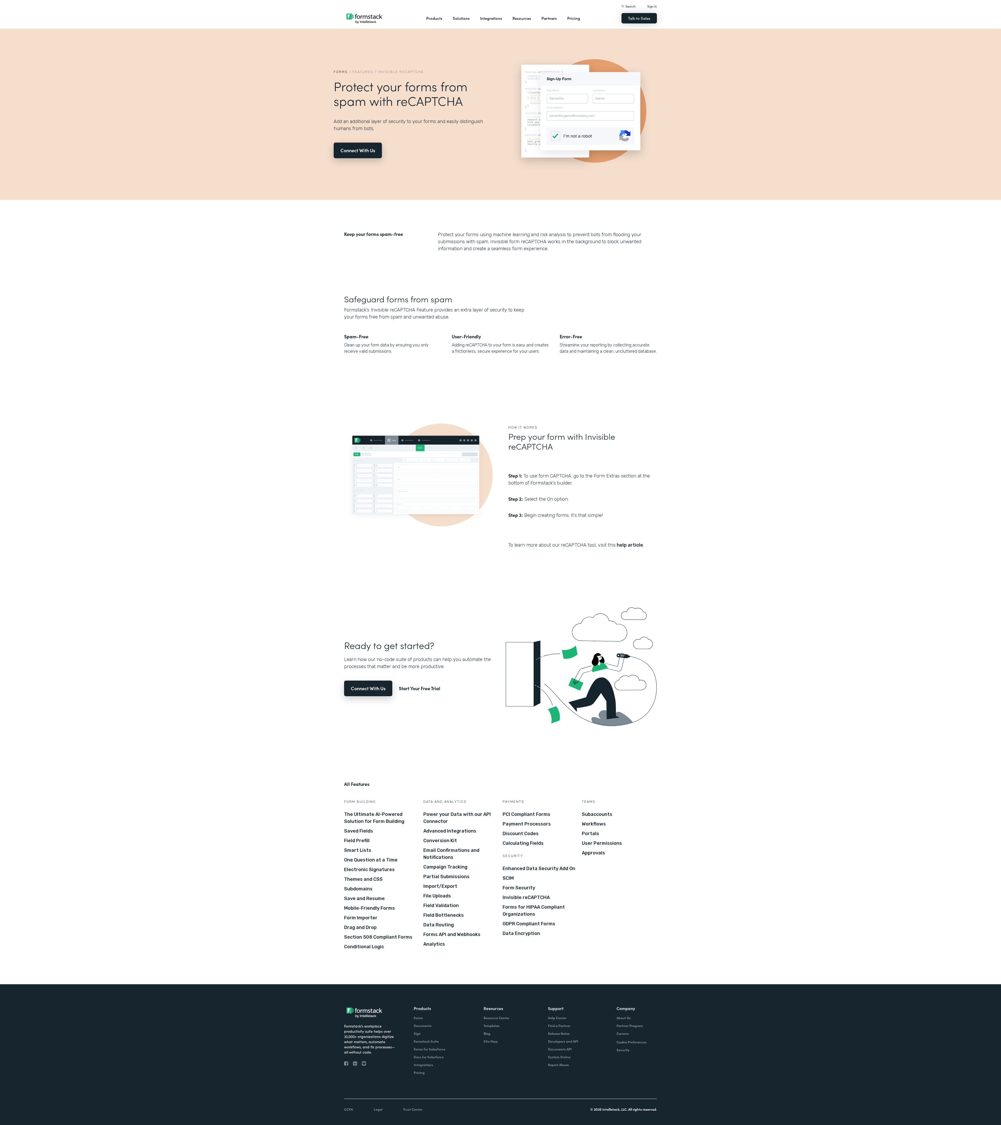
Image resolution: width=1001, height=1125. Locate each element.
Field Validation (441, 905)
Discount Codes (521, 833)
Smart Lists (357, 850)
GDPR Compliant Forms (529, 924)
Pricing (573, 18)
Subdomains (358, 889)
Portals (590, 833)
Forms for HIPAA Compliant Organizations (534, 910)
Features (362, 72)
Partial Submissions (446, 876)
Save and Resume (364, 898)
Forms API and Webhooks (451, 934)
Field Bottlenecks (443, 915)
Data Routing (438, 925)
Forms (341, 72)
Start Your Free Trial (419, 688)
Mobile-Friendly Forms (369, 908)
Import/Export (440, 886)
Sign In (652, 6)
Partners (549, 18)
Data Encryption (521, 933)
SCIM (508, 878)
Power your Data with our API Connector (457, 817)
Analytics (434, 944)
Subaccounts (597, 814)
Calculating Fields (523, 843)
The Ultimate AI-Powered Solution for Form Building (374, 817)
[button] (434, 18)
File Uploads (437, 896)
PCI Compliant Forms (526, 814)
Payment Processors (527, 824)
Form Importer (360, 918)
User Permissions (602, 843)
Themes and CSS (363, 879)
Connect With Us (357, 150)
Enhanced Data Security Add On (539, 868)
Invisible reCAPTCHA (526, 897)
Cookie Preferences (631, 1042)
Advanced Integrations (449, 831)
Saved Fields (358, 831)
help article (629, 545)
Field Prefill (357, 840)
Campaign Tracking (445, 867)
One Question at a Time (371, 860)
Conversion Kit (440, 840)
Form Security (519, 888)
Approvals (593, 853)
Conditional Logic (364, 947)
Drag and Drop (360, 927)
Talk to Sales (639, 18)
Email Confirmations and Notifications (451, 853)
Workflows (594, 824)
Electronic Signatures (369, 869)
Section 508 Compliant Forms (378, 937)
